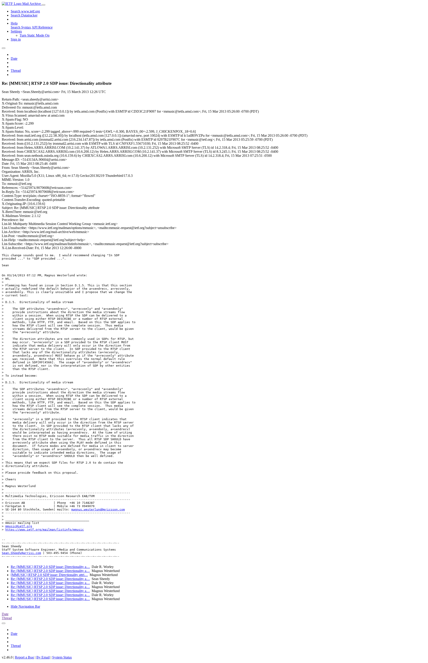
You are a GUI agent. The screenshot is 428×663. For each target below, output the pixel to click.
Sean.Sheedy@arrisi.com (21, 553)
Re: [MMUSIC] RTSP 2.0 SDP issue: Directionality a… (50, 567)
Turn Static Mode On (34, 35)
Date (14, 58)
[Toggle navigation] (43, 5)
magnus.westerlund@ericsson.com (98, 509)
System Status (62, 657)
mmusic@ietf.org (18, 526)
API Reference (42, 27)
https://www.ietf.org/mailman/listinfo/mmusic (44, 529)
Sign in (16, 39)
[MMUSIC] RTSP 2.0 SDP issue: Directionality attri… (49, 575)
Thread (16, 70)
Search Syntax (21, 27)
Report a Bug (24, 657)
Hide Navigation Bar (25, 606)
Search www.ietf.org (25, 11)
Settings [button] (16, 31)
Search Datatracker (24, 15)
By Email (43, 657)
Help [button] (14, 23)
